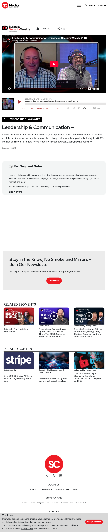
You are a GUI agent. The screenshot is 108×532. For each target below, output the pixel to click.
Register (102, 5)
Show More (15, 191)
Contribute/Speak (37, 503)
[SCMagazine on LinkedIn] (60, 475)
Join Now (54, 280)
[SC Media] (10, 5)
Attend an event (52, 503)
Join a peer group (67, 503)
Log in (92, 5)
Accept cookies (94, 522)
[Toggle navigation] (79, 5)
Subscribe (25, 503)
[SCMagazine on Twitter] (54, 475)
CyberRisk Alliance (45, 489)
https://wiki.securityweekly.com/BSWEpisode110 (47, 186)
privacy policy (27, 528)
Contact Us (58, 489)
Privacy (75, 489)
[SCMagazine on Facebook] (47, 475)
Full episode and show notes (22, 119)
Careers (67, 489)
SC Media (33, 489)
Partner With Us (81, 503)
